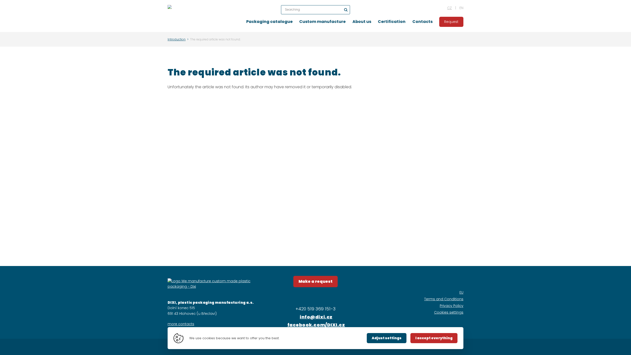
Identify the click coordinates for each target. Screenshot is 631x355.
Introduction (177, 39)
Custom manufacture (322, 21)
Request (451, 21)
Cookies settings (448, 312)
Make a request (315, 281)
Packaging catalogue (269, 21)
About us (361, 21)
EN (461, 7)
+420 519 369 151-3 (315, 309)
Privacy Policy (451, 305)
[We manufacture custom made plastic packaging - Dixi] (170, 16)
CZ (449, 7)
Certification (391, 21)
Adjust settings (387, 338)
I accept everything (434, 338)
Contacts (422, 21)
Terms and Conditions (443, 299)
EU (461, 292)
